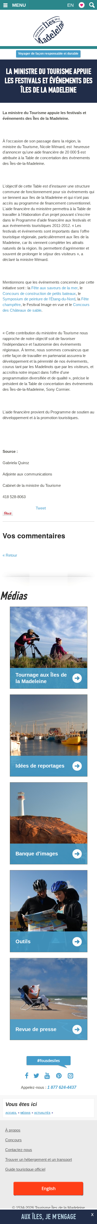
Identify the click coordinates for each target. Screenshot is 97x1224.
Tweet (41, 508)
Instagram (70, 1076)
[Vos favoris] (81, 5)
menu (19, 5)
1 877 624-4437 (61, 1087)
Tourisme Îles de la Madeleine (48, 30)
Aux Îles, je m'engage (48, 1216)
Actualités (42, 1112)
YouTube (47, 1076)
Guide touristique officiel (25, 1169)
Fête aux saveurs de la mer (54, 288)
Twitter (36, 1075)
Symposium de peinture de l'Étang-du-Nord (39, 299)
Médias (25, 1112)
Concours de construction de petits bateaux (39, 293)
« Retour (10, 555)
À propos (12, 1130)
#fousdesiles (48, 1060)
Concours (13, 1140)
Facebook (27, 1075)
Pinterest (59, 1076)
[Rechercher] (92, 5)
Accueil (11, 1112)
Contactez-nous (18, 1150)
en (70, 5)
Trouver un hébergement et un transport (38, 1159)
